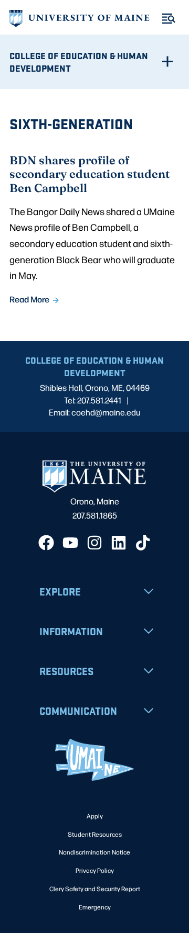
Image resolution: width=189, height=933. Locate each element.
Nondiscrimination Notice (94, 852)
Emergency (95, 907)
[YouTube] (70, 542)
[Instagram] (94, 542)
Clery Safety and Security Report (94, 888)
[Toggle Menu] (169, 18)
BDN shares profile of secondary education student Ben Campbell (89, 173)
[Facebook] (46, 542)
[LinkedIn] (119, 542)
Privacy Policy (95, 870)
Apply (95, 816)
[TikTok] (143, 542)
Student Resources (95, 834)
